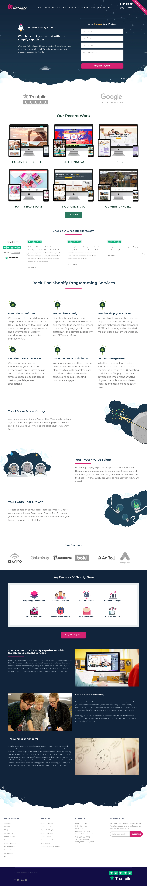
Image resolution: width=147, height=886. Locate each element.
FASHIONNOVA (73, 162)
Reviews (7, 840)
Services (7, 826)
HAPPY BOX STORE (28, 206)
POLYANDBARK (73, 206)
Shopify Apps (46, 836)
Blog (6, 830)
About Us (7, 823)
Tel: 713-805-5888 (82, 839)
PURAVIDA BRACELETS (28, 162)
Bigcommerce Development (51, 840)
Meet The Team (10, 843)
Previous (27, 254)
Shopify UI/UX (46, 826)
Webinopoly (22, 872)
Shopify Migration (47, 833)
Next (143, 253)
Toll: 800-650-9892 (82, 837)
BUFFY (118, 162)
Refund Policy (9, 846)
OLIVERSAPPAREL (118, 206)
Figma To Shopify (47, 830)
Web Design (45, 843)
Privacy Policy (9, 850)
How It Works (9, 836)
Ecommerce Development (51, 846)
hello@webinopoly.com (84, 842)
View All (73, 215)
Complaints (8, 853)
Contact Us (8, 833)
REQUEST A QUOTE (73, 635)
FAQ (5, 856)
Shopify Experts (47, 823)
